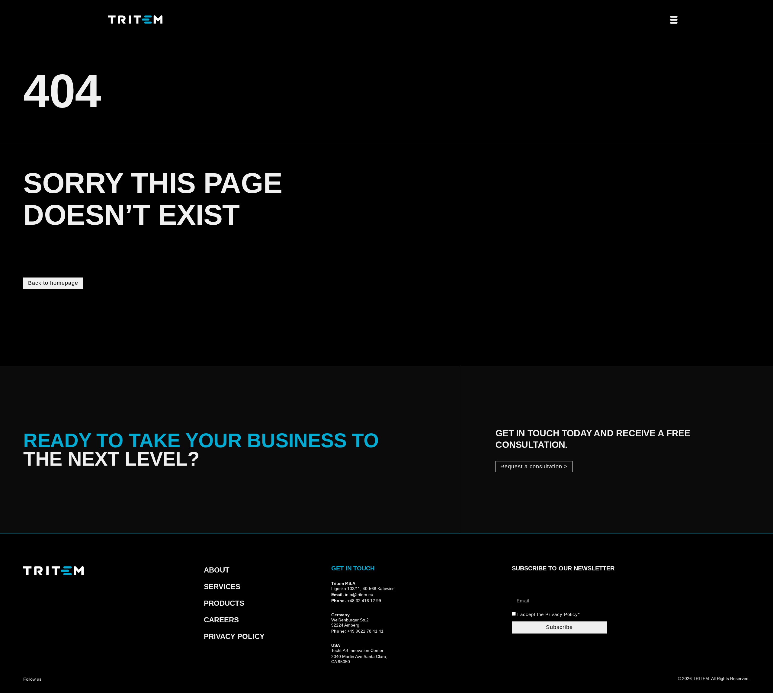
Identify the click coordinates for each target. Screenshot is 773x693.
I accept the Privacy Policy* (548, 614)
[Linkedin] (74, 678)
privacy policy (234, 636)
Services (222, 586)
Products (224, 603)
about (216, 570)
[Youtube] (62, 678)
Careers (221, 620)
